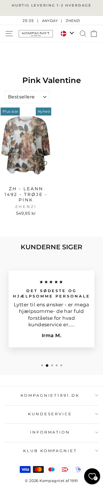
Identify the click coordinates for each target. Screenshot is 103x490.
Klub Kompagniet (50, 450)
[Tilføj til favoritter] (44, 163)
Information (50, 432)
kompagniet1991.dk (50, 395)
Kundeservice (50, 414)
